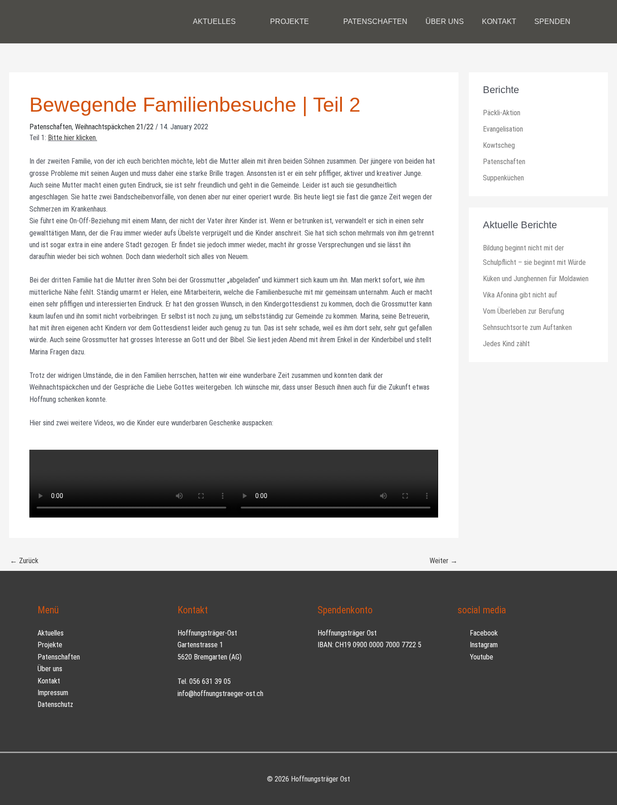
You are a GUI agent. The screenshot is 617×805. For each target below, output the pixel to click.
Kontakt (48, 681)
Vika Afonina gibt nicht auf (520, 295)
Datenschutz (55, 704)
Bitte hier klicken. (72, 137)
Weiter (444, 560)
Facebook (483, 633)
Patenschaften (50, 126)
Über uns (49, 668)
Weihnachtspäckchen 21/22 (114, 126)
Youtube (480, 657)
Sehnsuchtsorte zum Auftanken (527, 327)
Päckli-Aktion (501, 112)
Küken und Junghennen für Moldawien (536, 278)
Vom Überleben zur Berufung (523, 311)
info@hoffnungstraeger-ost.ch (220, 693)
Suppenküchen (503, 178)
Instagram (483, 644)
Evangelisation (503, 129)
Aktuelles (50, 633)
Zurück (24, 560)
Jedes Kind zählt (506, 343)
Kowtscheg (499, 145)
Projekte (49, 644)
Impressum (52, 692)
